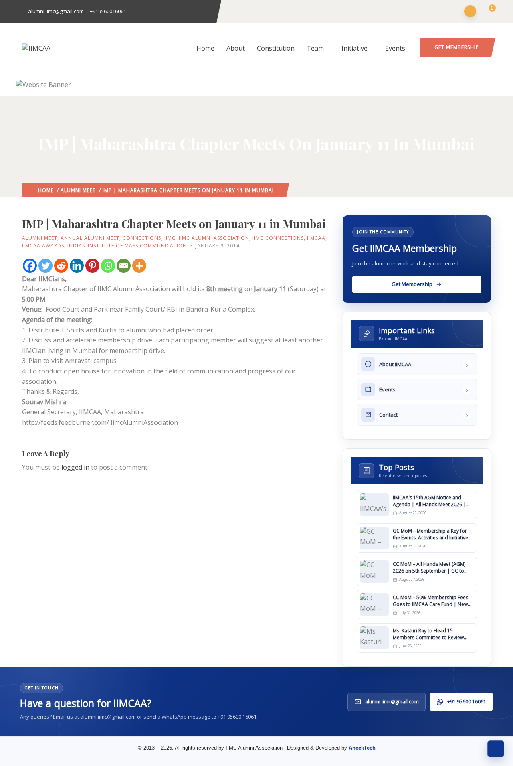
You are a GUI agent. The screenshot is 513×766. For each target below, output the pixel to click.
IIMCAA (316, 238)
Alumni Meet (78, 190)
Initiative (354, 48)
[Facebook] (30, 266)
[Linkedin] (77, 266)
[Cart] (487, 12)
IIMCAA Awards (43, 245)
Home (205, 48)
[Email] (124, 266)
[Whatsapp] (108, 266)
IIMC (170, 238)
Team (315, 48)
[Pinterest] (92, 266)
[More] (139, 266)
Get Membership (456, 47)
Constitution (276, 48)
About (235, 48)
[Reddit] (61, 266)
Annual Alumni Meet (90, 238)
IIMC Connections (278, 238)
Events (395, 48)
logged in (75, 467)
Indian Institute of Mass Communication (127, 245)
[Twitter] (45, 266)
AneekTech (362, 748)
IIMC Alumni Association (214, 238)
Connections (142, 238)
